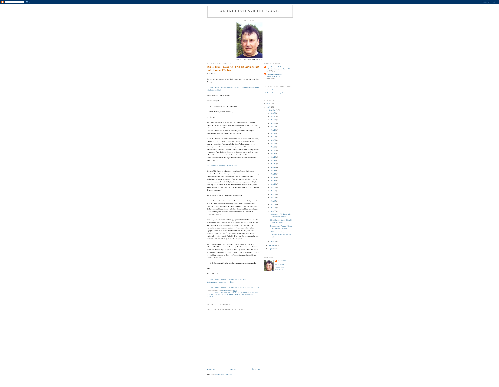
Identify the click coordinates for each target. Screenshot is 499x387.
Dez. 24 (273, 137)
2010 (269, 103)
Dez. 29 (273, 120)
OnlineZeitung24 (221, 294)
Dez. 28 (273, 123)
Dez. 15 (273, 167)
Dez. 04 (273, 204)
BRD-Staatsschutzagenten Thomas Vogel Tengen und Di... (280, 234)
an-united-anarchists (274, 66)
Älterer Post (256, 369)
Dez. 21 (273, 147)
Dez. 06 (273, 197)
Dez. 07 (273, 194)
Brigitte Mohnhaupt (222, 292)
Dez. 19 (273, 153)
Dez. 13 (273, 174)
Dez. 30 (273, 116)
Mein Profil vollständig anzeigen (280, 267)
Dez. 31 (273, 113)
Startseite (233, 369)
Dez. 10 (273, 184)
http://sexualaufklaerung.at (273, 93)
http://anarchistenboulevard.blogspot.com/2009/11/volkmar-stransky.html (233, 287)
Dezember (272, 110)
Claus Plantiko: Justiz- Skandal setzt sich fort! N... (281, 221)
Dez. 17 (273, 160)
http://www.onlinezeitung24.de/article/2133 (222, 165)
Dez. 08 (273, 191)
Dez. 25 (273, 133)
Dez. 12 (273, 177)
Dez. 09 (273, 187)
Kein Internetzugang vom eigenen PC (278, 69)
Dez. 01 (273, 241)
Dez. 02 (273, 211)
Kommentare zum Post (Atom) (225, 374)
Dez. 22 (273, 143)
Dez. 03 (273, 208)
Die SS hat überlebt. (271, 90)
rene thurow (234, 294)
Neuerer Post (211, 369)
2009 (269, 107)
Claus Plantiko (244, 292)
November (272, 245)
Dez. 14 (273, 170)
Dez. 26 (273, 130)
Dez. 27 (273, 126)
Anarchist (281, 260)
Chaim (234, 292)
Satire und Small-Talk (275, 74)
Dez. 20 (273, 150)
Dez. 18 (273, 157)
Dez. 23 (273, 140)
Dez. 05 (273, 201)
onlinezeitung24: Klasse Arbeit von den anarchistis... (281, 215)
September (272, 248)
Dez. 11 (273, 180)
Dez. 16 (273, 164)
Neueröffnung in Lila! (273, 76)
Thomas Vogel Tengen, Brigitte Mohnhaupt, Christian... (281, 227)
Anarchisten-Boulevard (249, 11)
